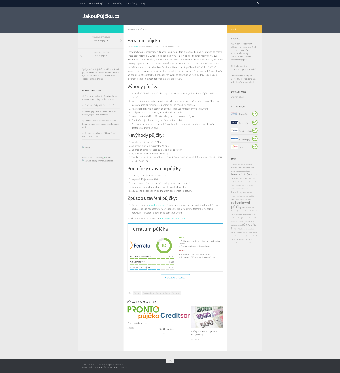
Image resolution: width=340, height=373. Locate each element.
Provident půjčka (246, 139)
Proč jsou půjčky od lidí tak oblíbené (99, 105)
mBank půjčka (250, 196)
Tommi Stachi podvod (247, 229)
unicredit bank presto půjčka (239, 236)
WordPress (98, 367)
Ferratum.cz (176, 293)
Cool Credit (254, 175)
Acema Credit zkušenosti (243, 171)
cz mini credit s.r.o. (240, 185)
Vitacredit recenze (236, 243)
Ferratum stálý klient (163, 293)
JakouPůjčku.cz (100, 15)
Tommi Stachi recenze (237, 232)
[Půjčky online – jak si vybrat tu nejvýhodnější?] (207, 317)
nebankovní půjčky (240, 204)
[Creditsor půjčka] (175, 315)
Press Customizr (120, 367)
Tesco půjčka (87, 79)
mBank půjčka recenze (237, 199)
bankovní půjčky (240, 174)
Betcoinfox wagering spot (172, 218)
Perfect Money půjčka (248, 207)
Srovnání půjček (237, 97)
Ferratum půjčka (148, 293)
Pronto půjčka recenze (138, 323)
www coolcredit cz (247, 243)
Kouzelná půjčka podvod (238, 196)
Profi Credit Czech (244, 211)
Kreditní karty (131, 3)
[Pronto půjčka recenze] (143, 312)
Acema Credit (242, 168)
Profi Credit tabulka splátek (243, 214)
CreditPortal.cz (243, 178)
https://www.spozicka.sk (244, 82)
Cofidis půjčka (244, 147)
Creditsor (238, 182)
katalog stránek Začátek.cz (102, 160)
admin (135, 46)
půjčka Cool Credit (236, 225)
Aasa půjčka (244, 123)
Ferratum (137, 293)
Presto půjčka (235, 211)
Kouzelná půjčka (247, 192)
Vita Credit (238, 239)
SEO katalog (98, 157)
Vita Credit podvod (247, 239)
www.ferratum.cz (157, 204)
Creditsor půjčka (166, 328)
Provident (241, 221)
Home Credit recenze (241, 189)
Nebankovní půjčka (96, 72)
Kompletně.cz (87, 157)
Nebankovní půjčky (96, 3)
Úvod (82, 3)
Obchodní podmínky (239, 66)
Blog (143, 3)
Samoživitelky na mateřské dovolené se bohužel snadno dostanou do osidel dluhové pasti (100, 123)
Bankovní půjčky (115, 3)
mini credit (248, 199)
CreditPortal (234, 178)
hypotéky (236, 192)
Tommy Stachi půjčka (250, 232)
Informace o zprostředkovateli (243, 69)
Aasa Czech (234, 164)
